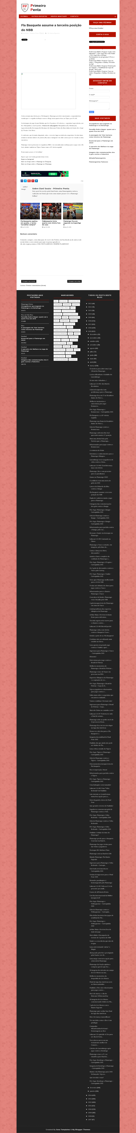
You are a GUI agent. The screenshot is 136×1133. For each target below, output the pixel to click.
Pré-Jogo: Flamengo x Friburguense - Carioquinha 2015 (100, 923)
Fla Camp (57, 317)
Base (56, 301)
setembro (93, 345)
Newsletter (58, 346)
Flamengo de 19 (69, 323)
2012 (90, 1102)
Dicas (73, 307)
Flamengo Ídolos (60, 327)
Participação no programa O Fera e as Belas (102, 58)
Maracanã (65, 340)
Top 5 (68, 356)
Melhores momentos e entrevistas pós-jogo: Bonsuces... (98, 403)
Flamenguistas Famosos (98, 162)
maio (92, 359)
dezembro (94, 334)
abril (91, 362)
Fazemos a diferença (70, 314)
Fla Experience (74, 317)
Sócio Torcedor (59, 356)
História (77, 333)
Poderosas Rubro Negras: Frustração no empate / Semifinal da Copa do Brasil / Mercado (102, 67)
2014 (90, 1095)
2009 (90, 1113)
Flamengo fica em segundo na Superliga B (72, 223)
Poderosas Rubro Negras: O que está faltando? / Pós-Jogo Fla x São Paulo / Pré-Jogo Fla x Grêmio (102, 53)
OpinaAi (74, 346)
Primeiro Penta (59, 353)
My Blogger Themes (81, 1130)
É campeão (72, 359)
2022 (90, 307)
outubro (93, 341)
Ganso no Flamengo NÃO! (99, 477)
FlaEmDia (74, 320)
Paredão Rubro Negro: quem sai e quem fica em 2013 (34, 318)
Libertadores (73, 336)
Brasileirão (63, 301)
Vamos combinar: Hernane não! (101, 701)
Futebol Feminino (74, 330)
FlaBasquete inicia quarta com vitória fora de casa (51, 223)
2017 (90, 324)
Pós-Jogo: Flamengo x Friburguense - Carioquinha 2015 (100, 903)
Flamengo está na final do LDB (100, 854)
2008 (90, 1116)
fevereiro (93, 1088)
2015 (90, 331)
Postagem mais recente (28, 281)
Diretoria (57, 311)
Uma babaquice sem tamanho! (100, 785)
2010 (90, 1109)
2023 (90, 303)
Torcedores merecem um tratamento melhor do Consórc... (99, 1042)
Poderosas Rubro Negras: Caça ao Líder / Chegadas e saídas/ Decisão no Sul (102, 62)
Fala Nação (58, 314)
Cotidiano (76, 304)
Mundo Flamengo (60, 343)
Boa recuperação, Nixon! (98, 770)
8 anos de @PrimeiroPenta (99, 892)
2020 (90, 314)
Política (77, 349)
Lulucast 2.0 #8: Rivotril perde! (100, 626)
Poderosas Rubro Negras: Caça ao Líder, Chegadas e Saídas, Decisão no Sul (102, 73)
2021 (90, 310)
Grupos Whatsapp (59, 16)
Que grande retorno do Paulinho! (101, 806)
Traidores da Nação (61, 359)
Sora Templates (63, 1130)
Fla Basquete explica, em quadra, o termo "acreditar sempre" (29, 223)
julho (92, 352)
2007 (90, 1119)
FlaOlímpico (58, 323)
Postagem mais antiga (74, 281)
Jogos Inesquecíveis (61, 336)
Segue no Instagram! (27, 159)
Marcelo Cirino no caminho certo (101, 710)
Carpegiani (67, 304)
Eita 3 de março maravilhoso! (100, 1017)
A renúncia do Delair (97, 450)
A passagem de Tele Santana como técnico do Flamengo (32, 328)
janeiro (92, 1091)
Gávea (70, 333)
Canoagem (58, 304)
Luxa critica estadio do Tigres (100, 749)
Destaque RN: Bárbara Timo (99, 850)
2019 (90, 317)
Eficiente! (93, 657)
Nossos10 (66, 346)
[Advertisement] (83, 6)
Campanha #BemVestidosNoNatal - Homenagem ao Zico (99, 1028)
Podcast (69, 349)
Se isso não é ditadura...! (98, 380)
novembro (94, 338)
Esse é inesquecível (69, 311)
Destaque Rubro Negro (62, 307)
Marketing (74, 340)
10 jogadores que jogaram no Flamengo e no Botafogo (32, 307)
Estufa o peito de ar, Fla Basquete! (102, 636)
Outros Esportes (39, 16)
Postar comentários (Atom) (36, 285)
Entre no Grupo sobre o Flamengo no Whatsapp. (36, 164)
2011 (90, 1106)
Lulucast (57, 340)
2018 (90, 321)
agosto (92, 348)
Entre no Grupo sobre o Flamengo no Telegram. (36, 161)
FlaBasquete (64, 320)
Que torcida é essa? (97, 1077)
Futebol (24, 16)
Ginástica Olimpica (60, 333)
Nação (70, 343)
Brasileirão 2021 (74, 301)
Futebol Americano (60, 330)
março (92, 366)
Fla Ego (65, 317)
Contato (74, 16)
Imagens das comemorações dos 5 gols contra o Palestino (34, 361)
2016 (90, 328)
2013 (90, 1099)
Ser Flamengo (70, 353)
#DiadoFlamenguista (97, 158)
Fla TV (56, 320)
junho (92, 355)
